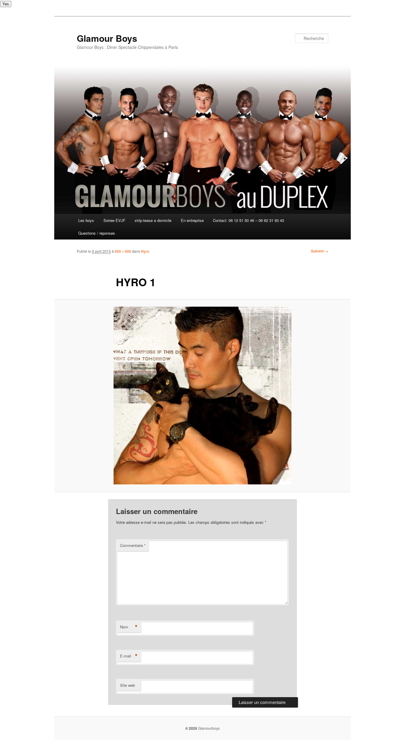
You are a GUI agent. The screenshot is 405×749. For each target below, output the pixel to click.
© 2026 (191, 728)
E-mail (129, 656)
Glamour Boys (107, 38)
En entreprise (192, 220)
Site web (127, 685)
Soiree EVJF (114, 220)
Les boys (86, 220)
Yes (5, 4)
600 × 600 (123, 251)
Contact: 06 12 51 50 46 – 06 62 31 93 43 (248, 220)
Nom (129, 627)
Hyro (145, 251)
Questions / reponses (96, 233)
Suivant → (319, 251)
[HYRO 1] (202, 395)
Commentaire (133, 545)
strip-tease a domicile (153, 220)
